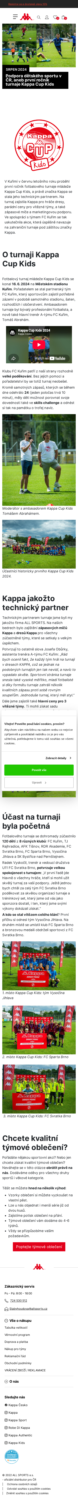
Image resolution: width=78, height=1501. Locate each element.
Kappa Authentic (20, 1435)
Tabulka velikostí (16, 1327)
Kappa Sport (17, 1420)
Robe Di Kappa (19, 1428)
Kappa (13, 1412)
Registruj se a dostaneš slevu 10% (27, 4)
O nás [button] (14, 1381)
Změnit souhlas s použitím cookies (27, 1493)
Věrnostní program (17, 1335)
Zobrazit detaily (56, 758)
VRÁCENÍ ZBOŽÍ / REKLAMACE (25, 1370)
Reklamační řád (15, 1356)
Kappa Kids (16, 1443)
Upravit (37, 782)
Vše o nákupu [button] (20, 1320)
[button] (47, 17)
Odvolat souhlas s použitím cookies (29, 1488)
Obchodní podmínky (18, 1363)
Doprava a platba (16, 1342)
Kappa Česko (18, 1405)
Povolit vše (39, 770)
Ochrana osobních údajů (22, 1484)
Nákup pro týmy (15, 1349)
